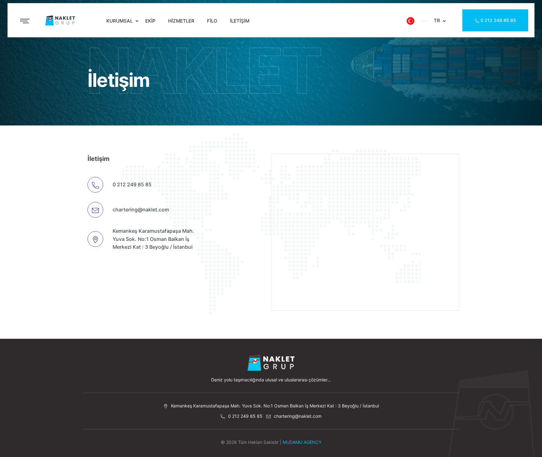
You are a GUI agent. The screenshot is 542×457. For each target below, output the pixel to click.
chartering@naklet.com (141, 209)
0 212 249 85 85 (497, 20)
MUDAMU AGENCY (302, 442)
